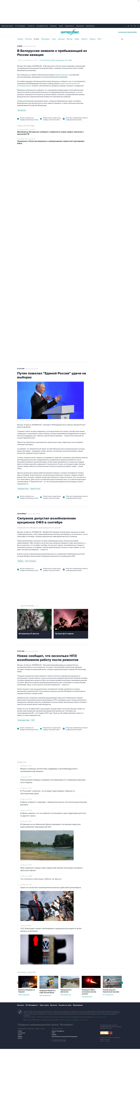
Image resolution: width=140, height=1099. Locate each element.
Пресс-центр (44, 1005)
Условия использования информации (110, 1037)
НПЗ (32, 270)
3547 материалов (45, 995)
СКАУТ (20, 1035)
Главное (20, 39)
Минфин (20, 561)
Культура (61, 39)
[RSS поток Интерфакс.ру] (61, 1040)
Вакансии (53, 1005)
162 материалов (66, 995)
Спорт (54, 39)
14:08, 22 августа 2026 (33, 158)
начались (29, 217)
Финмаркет (53, 26)
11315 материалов (24, 995)
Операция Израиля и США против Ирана (47, 992)
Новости (84, 39)
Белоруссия (22, 110)
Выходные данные (105, 1039)
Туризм (61, 26)
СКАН (53, 1033)
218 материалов (87, 997)
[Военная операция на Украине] (27, 987)
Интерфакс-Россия (42, 26)
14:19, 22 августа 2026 (31, 369)
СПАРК (20, 1031)
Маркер (20, 1036)
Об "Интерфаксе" (20, 26)
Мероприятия (90, 26)
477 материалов (108, 995)
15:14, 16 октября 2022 (30, 46)
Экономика (45, 39)
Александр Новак (24, 270)
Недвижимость (69, 26)
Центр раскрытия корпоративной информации (64, 1036)
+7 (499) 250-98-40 (69, 1020)
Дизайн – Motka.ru (105, 1041)
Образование (80, 26)
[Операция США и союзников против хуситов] (91, 987)
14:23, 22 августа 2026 (31, 651)
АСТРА (20, 1038)
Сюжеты (92, 39)
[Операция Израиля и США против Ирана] (48, 988)
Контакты (20, 1005)
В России (28, 39)
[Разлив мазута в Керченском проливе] (112, 987)
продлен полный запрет (53, 256)
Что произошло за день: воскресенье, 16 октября (55, 60)
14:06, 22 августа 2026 (33, 514)
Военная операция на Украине (26, 991)
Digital (76, 39)
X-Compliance (21, 1033)
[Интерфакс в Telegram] (56, 1040)
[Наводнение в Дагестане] (70, 987)
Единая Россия (35, 489)
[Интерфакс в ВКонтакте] (58, 1040)
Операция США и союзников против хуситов (89, 992)
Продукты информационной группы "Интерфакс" (46, 1024)
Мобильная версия (7, 26)
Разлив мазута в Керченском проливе (111, 991)
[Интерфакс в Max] (64, 1040)
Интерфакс (70, 32)
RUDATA (54, 1035)
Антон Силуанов (30, 561)
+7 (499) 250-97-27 (83, 1020)
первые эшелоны (61, 75)
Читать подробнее (76, 212)
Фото (100, 39)
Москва (69, 39)
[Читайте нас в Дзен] (53, 1040)
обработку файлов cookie (99, 1017)
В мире (36, 39)
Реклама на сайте (65, 1005)
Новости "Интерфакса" (58, 1031)
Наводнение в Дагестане (66, 991)
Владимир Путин (23, 489)
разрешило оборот (49, 200)
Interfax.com (31, 26)
